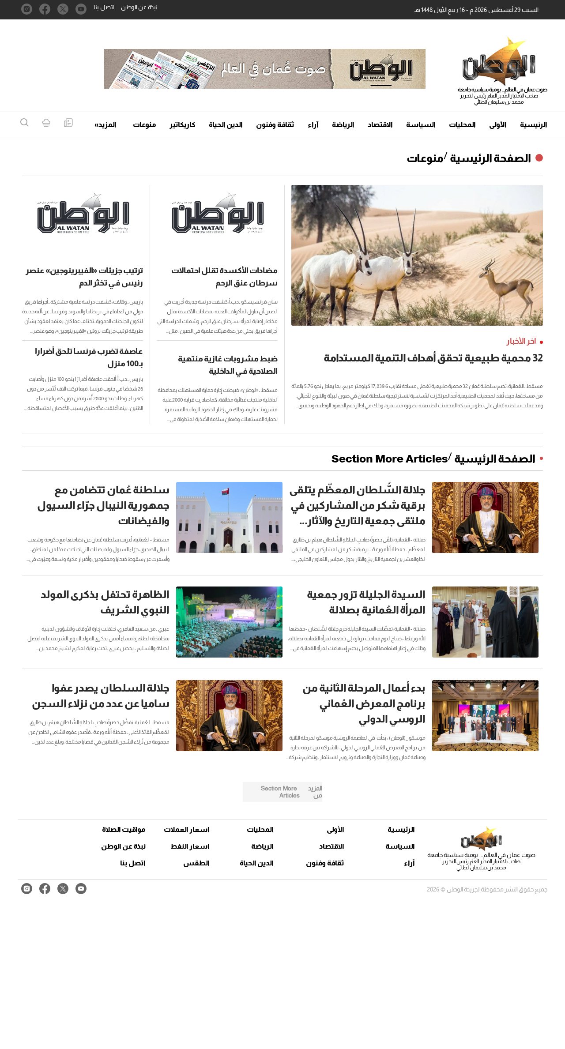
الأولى (498, 124)
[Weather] (46, 123)
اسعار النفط (190, 846)
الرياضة (343, 124)
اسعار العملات (188, 829)
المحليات (462, 124)
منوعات (144, 124)
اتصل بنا (104, 7)
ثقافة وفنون (275, 124)
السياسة (421, 124)
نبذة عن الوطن (139, 7)
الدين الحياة (226, 124)
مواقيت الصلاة (124, 829)
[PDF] (68, 123)
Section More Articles (389, 458)
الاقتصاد (380, 124)
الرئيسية (533, 124)
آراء (313, 124)
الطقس (196, 863)
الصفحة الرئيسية (490, 158)
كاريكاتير (183, 124)
